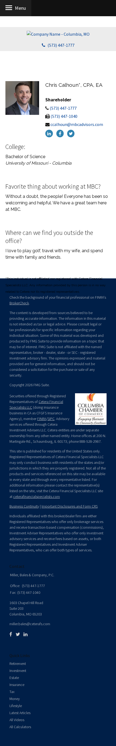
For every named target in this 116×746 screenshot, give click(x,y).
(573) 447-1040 (63, 116)
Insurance (16, 684)
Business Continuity (24, 506)
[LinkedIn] (50, 133)
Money (14, 698)
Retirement (17, 663)
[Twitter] (70, 133)
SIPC (50, 418)
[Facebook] (61, 133)
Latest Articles (19, 712)
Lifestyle (15, 705)
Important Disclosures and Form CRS (70, 506)
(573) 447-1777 (60, 45)
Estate (14, 677)
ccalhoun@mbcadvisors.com (76, 124)
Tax (12, 691)
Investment (17, 670)
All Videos (16, 719)
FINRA (41, 418)
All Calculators (20, 726)
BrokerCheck (19, 303)
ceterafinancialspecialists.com (36, 496)
